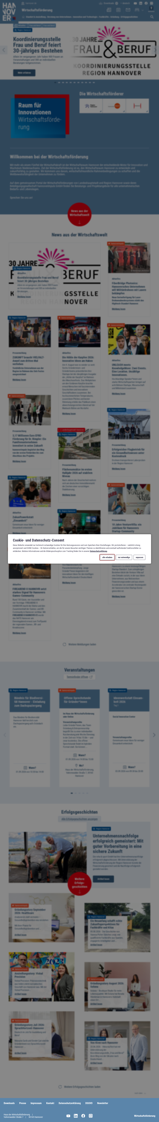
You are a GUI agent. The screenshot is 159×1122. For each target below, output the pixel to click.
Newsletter (102, 1103)
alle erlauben (107, 557)
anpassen (139, 557)
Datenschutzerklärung (98, 551)
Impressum (36, 1103)
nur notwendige (124, 557)
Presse (22, 1103)
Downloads (9, 1103)
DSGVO (89, 1103)
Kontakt (50, 1103)
